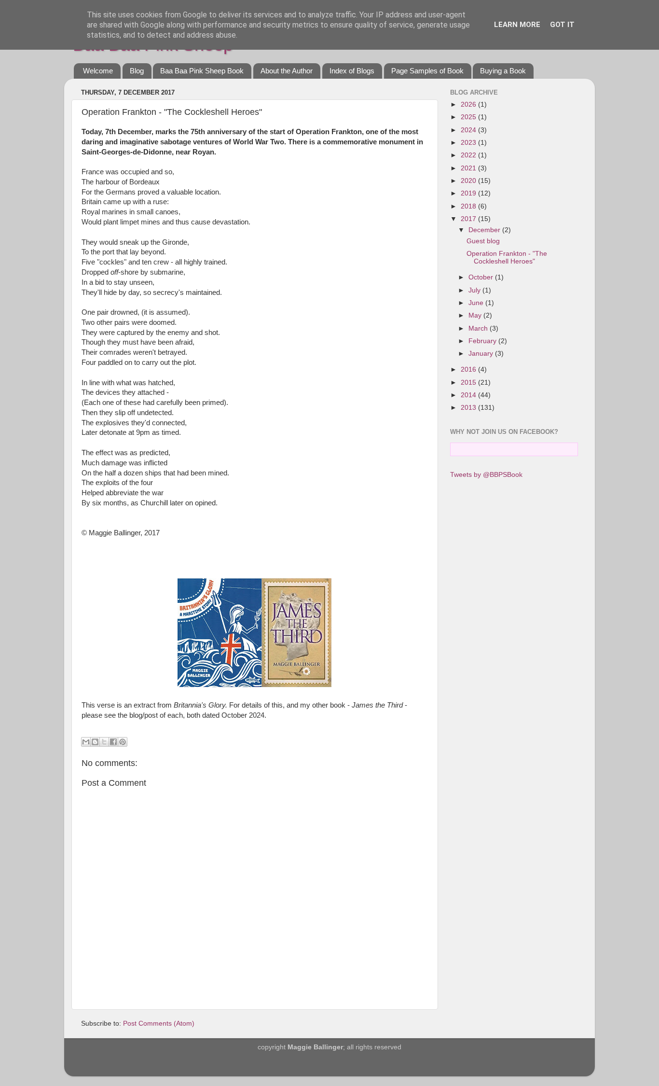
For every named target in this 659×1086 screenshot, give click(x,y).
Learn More (517, 24)
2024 (469, 130)
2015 (469, 382)
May (475, 315)
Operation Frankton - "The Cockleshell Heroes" (507, 257)
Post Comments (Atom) (158, 1023)
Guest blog (483, 241)
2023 (469, 142)
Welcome (98, 71)
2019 (469, 193)
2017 (469, 219)
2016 (469, 369)
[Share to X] (104, 742)
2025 (469, 117)
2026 (469, 104)
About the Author (287, 71)
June (476, 302)
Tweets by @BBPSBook (486, 474)
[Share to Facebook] (113, 742)
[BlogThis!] (95, 742)
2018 (469, 206)
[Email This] (86, 742)
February (483, 341)
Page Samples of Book (427, 71)
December (485, 230)
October (481, 277)
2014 (469, 395)
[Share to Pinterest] (122, 742)
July (475, 290)
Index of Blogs (352, 71)
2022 (469, 155)
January (481, 353)
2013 (469, 407)
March (479, 328)
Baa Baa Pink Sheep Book (202, 71)
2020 (469, 180)
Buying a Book (503, 71)
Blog (137, 71)
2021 (469, 168)
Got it (562, 24)
